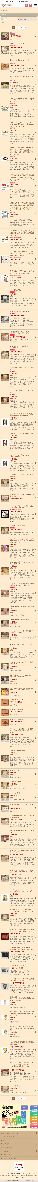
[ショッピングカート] (30, 5)
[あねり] (7, 5)
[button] (26, 5)
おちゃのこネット (16, 1180)
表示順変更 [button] (23, 19)
